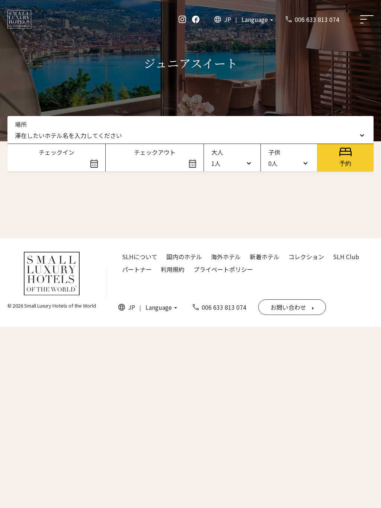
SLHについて (139, 256)
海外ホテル (226, 256)
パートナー (137, 269)
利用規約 (173, 269)
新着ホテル (264, 256)
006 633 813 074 (317, 19)
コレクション (306, 256)
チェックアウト (155, 152)
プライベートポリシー (223, 269)
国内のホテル (184, 256)
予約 (345, 163)
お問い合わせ (288, 307)
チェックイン (56, 152)
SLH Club (346, 256)
